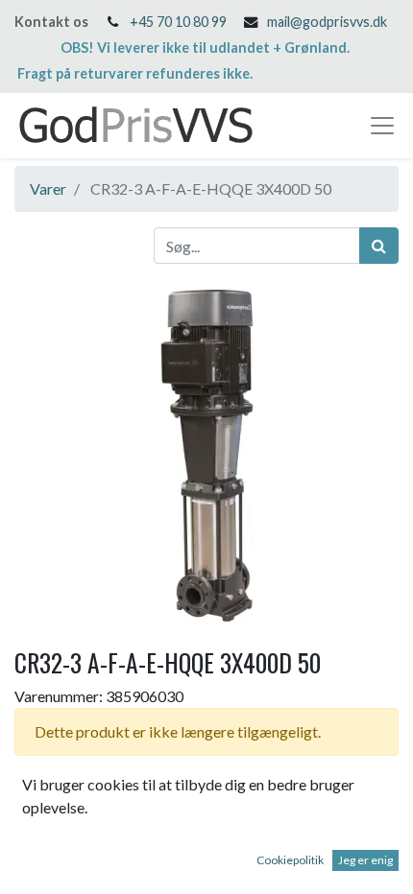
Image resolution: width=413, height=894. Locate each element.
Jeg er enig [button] (365, 860)
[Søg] (379, 245)
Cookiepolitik (290, 860)
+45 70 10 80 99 (178, 21)
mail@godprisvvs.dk (327, 21)
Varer (48, 188)
